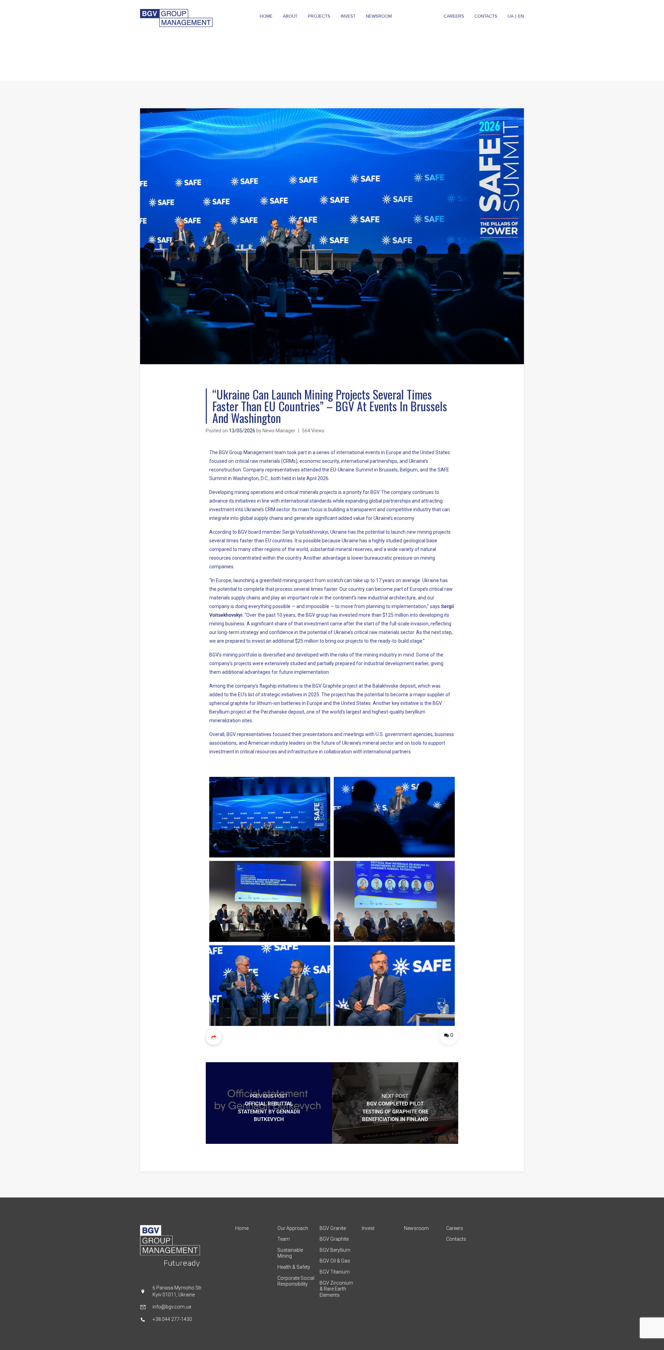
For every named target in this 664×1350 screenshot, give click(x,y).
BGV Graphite (334, 1239)
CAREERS (454, 16)
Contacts (456, 1239)
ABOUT (290, 16)
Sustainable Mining (290, 1253)
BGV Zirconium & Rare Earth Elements (336, 1289)
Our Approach (292, 1228)
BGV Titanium (335, 1272)
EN (521, 16)
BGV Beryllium (335, 1250)
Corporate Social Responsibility (295, 1281)
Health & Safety (293, 1267)
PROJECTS (319, 16)
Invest (368, 1228)
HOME (266, 16)
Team (283, 1239)
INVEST (348, 16)
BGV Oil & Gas (335, 1261)
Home (242, 1228)
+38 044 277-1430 (172, 1319)
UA (511, 16)
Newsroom (416, 1228)
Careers (454, 1228)
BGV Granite (333, 1228)
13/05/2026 (242, 430)
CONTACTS (485, 16)
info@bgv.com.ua (172, 1307)
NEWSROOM (379, 16)
